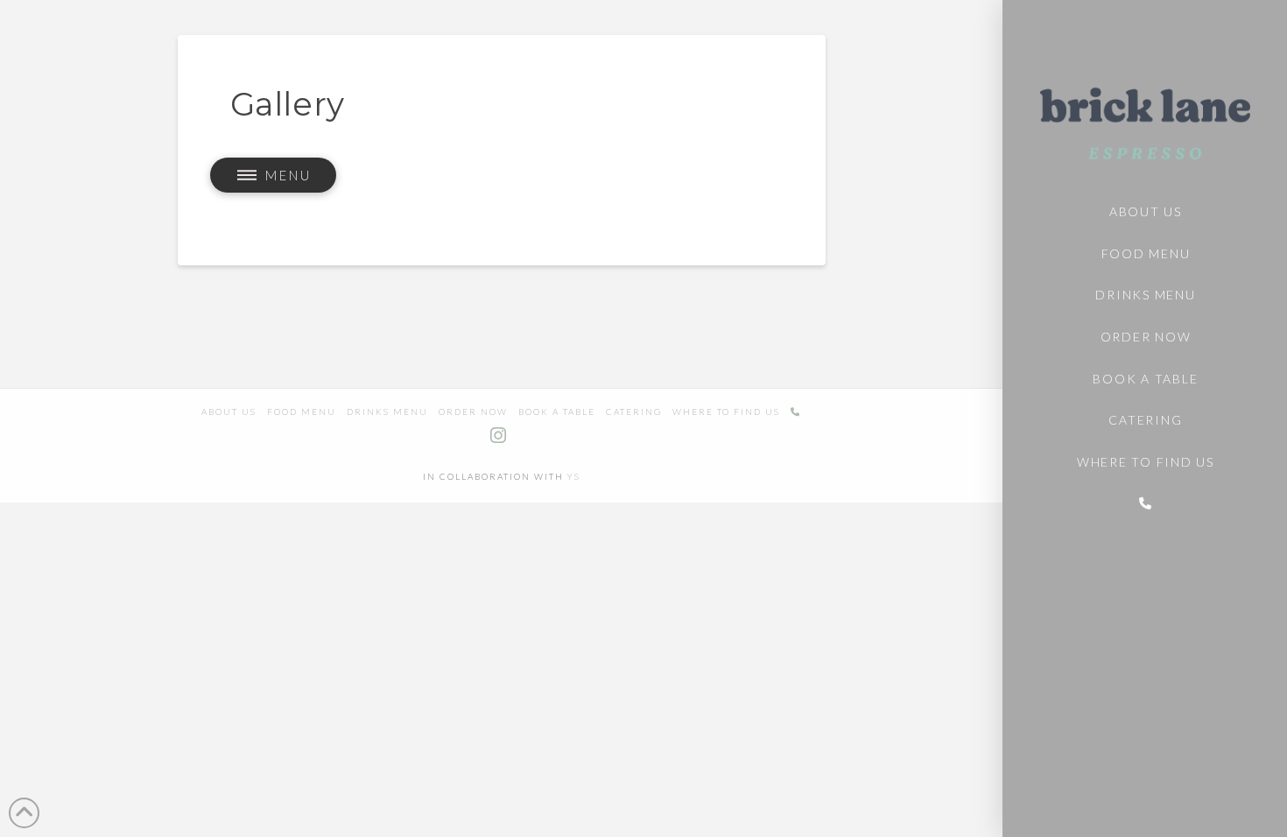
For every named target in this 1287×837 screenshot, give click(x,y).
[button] (272, 175)
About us (229, 411)
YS (573, 476)
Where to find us (726, 411)
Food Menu (301, 411)
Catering (634, 411)
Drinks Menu (387, 411)
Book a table (556, 411)
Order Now (473, 411)
